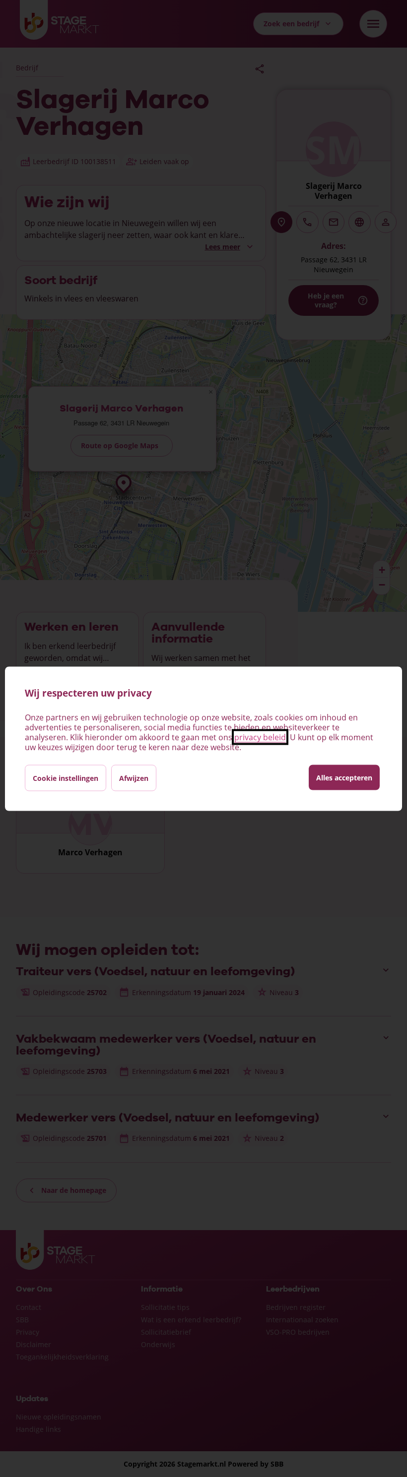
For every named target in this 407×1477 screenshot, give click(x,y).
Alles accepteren (344, 777)
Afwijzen (133, 777)
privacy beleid (260, 736)
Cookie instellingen (65, 777)
